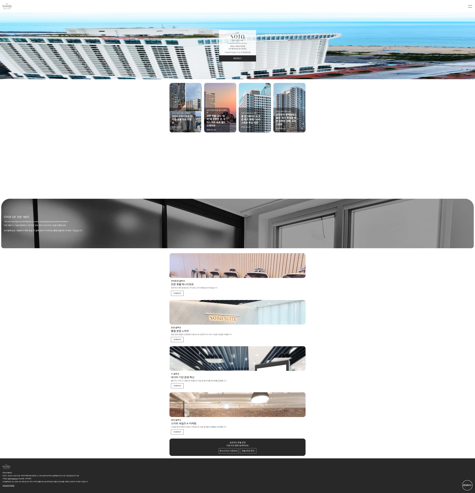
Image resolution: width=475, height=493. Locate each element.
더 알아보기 (177, 293)
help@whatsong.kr (13, 479)
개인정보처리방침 (8, 486)
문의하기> (467, 485)
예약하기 (237, 58)
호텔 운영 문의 (248, 451)
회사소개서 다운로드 (229, 451)
